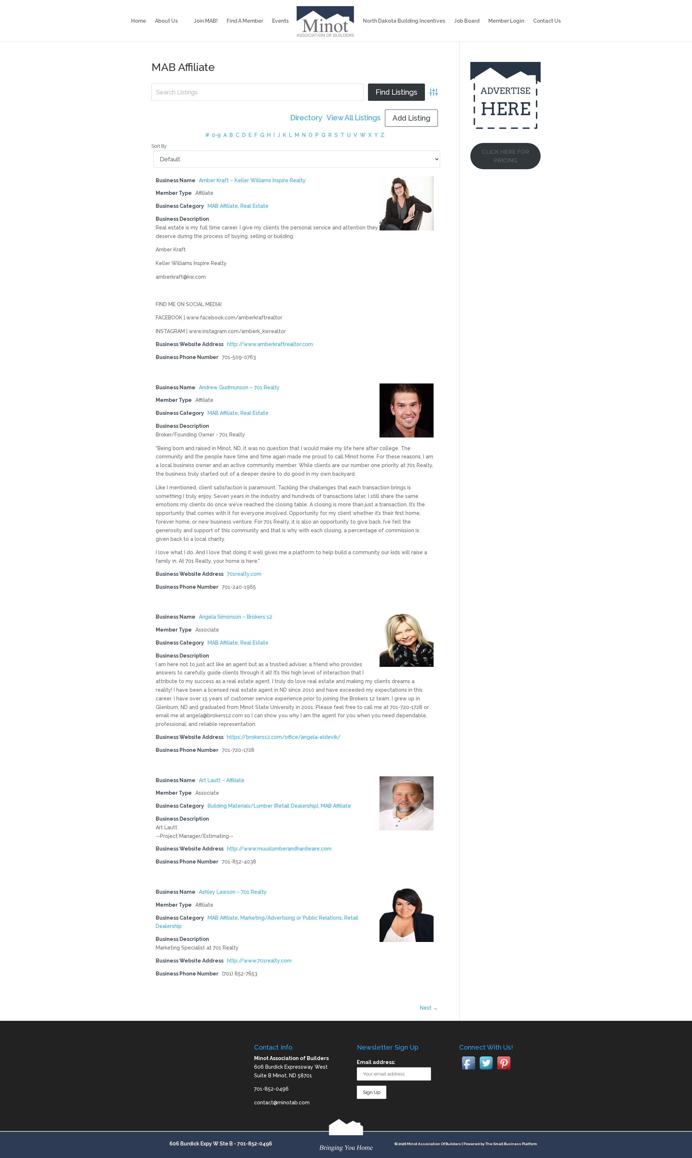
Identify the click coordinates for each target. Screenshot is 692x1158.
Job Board (466, 21)
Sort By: (159, 146)
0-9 (216, 135)
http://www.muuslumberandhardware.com (279, 849)
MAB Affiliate (223, 206)
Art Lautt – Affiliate (221, 780)
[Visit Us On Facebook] (468, 1070)
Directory (306, 118)
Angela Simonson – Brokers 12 (235, 617)
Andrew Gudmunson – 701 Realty (239, 387)
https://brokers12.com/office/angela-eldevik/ (284, 737)
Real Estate (254, 206)
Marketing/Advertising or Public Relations (291, 918)
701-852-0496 (254, 1143)
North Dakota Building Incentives (404, 21)
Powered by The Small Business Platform (500, 1144)
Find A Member (245, 21)
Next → (429, 1008)
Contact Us (547, 21)
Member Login (506, 21)
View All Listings (354, 118)
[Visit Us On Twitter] (486, 1070)
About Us (166, 21)
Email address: (376, 1062)
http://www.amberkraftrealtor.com (270, 344)
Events (280, 21)
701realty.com (244, 574)
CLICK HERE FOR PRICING (505, 156)
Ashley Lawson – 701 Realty (233, 892)
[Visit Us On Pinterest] (504, 1070)
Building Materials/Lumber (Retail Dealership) (263, 806)
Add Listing (411, 118)
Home (138, 21)
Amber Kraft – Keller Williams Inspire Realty (252, 180)
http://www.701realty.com (259, 961)
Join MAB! (206, 21)
